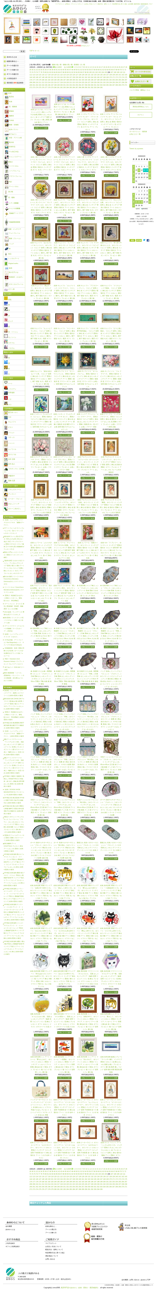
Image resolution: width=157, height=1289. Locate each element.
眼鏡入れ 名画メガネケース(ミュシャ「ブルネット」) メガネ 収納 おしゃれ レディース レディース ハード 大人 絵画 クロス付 (88, 848)
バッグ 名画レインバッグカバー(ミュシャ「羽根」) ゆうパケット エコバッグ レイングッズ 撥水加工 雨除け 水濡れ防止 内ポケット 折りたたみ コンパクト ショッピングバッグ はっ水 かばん (64, 721)
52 (81, 70)
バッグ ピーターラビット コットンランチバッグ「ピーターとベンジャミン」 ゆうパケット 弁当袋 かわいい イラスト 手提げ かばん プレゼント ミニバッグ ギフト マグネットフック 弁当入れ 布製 (41, 1107)
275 (40, 87)
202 (110, 80)
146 (37, 77)
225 (83, 82)
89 (65, 72)
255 (76, 85)
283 (64, 87)
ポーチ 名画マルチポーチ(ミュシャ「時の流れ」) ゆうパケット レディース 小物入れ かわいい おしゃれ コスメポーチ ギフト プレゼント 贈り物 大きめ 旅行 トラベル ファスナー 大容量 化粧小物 (64, 850)
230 (98, 82)
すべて (37, 51)
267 (113, 85)
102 (96, 72)
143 (125, 75)
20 (108, 67)
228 (92, 82)
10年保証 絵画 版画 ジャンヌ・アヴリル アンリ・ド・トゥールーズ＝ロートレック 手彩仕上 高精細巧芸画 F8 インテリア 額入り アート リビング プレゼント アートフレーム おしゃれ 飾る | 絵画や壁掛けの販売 (14, 930)
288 (79, 87)
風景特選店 (137, 4)
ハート (10, 383)
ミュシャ (11, 443)
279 (52, 87)
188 (67, 80)
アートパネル (13, 186)
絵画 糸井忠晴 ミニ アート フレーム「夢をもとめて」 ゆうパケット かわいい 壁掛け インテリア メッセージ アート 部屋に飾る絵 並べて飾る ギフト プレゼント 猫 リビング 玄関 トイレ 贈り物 (41, 1064)
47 (70, 70)
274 (37, 87)
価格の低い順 (56, 64)
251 (64, 85)
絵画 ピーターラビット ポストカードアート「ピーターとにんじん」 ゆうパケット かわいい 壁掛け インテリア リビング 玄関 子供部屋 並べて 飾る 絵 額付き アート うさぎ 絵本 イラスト (111, 1107)
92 (72, 72)
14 (95, 67)
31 (35, 70)
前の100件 (58, 67)
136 (104, 75)
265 (107, 85)
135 (101, 75)
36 (46, 70)
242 (37, 85)
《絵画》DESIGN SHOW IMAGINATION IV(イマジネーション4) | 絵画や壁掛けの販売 (14, 792)
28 (126, 67)
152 (55, 77)
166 (98, 77)
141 (119, 75)
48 (72, 70)
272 (30, 87)
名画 (10, 101)
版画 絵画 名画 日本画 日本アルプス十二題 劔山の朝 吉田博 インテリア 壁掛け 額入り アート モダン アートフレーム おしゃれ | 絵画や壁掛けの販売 (14, 704)
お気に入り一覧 (135, 134)
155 (64, 77)
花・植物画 (12, 106)
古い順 (82, 64)
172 (116, 77)
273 (34, 87)
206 (122, 80)
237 (119, 82)
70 (121, 70)
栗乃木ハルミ (13, 412)
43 (61, 70)
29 (30, 70)
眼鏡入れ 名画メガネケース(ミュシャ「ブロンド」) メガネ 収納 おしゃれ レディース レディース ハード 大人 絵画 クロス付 (111, 848)
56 (90, 70)
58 (94, 70)
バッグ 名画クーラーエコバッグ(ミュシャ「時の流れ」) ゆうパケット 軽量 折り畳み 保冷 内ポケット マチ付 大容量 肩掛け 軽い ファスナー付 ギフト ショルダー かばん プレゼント (87, 764)
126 (73, 75)
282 (61, 87)
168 (104, 77)
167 (101, 77)
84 (54, 72)
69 (118, 70)
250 (61, 85)
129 (83, 75)
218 (61, 82)
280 (55, 87)
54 (85, 70)
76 (37, 72)
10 (86, 67)
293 (95, 87)
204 (116, 80)
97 (83, 72)
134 (98, 75)
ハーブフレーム (14, 171)
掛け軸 (10, 192)
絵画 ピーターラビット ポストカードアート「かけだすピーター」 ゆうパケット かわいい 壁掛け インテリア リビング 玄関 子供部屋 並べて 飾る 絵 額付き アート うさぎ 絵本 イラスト (41, 1150)
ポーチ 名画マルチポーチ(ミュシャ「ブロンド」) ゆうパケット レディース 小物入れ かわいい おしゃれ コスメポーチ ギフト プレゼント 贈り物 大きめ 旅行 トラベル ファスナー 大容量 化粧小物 (41, 850)
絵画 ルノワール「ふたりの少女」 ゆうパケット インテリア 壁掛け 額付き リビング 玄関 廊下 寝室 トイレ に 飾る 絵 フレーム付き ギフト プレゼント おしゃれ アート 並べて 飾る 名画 (41, 550)
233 (107, 82)
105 (105, 72)
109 (118, 72)
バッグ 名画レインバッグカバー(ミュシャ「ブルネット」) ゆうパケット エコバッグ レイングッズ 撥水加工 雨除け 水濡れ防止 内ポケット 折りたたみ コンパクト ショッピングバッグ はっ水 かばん (111, 678)
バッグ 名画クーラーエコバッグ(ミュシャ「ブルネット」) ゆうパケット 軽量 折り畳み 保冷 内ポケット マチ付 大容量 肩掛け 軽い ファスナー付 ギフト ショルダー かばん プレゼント (111, 721)
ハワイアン (12, 389)
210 (37, 82)
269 (119, 85)
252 (67, 85)
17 (102, 67)
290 (86, 87)
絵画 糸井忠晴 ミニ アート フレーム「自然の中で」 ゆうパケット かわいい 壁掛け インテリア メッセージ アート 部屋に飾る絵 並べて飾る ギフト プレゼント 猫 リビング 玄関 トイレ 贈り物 (88, 1021)
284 (67, 87)
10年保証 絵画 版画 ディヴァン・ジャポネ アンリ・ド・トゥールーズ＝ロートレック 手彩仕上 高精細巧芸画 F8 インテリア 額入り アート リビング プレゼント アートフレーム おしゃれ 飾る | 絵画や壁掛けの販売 (14, 912)
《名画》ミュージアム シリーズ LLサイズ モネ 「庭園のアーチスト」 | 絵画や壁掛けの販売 (14, 733)
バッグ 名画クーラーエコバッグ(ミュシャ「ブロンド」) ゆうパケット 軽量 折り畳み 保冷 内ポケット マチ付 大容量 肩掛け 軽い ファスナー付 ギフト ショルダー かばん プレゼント (41, 764)
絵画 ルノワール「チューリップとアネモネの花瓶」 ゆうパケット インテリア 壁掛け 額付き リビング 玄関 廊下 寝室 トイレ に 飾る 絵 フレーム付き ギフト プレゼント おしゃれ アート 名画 (64, 550)
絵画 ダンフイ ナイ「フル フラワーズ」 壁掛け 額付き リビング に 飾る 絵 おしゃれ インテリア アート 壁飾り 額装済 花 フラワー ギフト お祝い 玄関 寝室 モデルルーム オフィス (111, 378)
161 (83, 77)
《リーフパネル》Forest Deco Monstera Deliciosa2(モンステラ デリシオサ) (14, 589)
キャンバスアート (15, 157)
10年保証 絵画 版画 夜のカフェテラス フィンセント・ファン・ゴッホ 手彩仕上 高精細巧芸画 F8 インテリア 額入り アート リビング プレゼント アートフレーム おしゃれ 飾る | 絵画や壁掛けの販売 (14, 861)
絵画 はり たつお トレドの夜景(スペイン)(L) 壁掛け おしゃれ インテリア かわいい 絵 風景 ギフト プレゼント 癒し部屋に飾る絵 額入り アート (64, 109)
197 (95, 80)
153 (58, 77)
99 (88, 72)
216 (55, 82)
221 (70, 82)
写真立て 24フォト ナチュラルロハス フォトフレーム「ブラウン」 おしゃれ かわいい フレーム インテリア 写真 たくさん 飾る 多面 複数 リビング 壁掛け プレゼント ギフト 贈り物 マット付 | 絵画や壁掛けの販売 (14, 824)
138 (110, 75)
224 (79, 82)
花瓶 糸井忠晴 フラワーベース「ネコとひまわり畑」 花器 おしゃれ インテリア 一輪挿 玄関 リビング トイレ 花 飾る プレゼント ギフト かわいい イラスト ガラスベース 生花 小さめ (41, 1021)
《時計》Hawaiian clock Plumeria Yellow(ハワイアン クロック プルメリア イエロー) (14, 661)
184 (55, 80)
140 (116, 75)
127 (76, 75)
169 (107, 77)
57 (92, 70)
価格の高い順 (67, 64)
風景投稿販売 (144, 4)
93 (74, 72)
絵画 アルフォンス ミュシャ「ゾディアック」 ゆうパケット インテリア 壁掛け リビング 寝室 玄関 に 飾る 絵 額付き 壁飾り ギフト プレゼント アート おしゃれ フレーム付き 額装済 (111, 464)
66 (112, 70)
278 (49, 87)
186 (61, 80)
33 (39, 70)
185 (58, 80)
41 (57, 70)
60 (99, 70)
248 (55, 85)
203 (113, 80)
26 (122, 67)
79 (43, 72)
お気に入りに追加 (41, 128)
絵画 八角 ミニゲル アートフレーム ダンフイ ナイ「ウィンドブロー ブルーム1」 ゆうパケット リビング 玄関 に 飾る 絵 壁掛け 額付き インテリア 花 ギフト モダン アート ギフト (41, 164)
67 (114, 70)
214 (49, 82)
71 (123, 70)
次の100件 (67, 67)
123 (64, 75)
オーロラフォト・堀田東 (138, 131)
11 (89, 67)
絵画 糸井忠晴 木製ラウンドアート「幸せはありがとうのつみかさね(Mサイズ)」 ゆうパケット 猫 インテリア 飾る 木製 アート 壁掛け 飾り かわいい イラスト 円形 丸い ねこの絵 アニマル (41, 978)
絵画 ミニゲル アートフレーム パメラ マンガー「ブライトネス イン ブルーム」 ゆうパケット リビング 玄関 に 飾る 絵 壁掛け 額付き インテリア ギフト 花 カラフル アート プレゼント (88, 121)
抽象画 (11, 116)
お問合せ (67, 4)
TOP (31, 51)
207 (125, 80)
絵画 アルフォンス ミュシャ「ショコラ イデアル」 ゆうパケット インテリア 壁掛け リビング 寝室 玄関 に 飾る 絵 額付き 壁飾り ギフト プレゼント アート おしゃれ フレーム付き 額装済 (64, 507)
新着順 (76, 64)
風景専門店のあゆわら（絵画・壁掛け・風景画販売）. (80, 1288)
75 (35, 72)
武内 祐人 (11, 464)
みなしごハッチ (13, 504)
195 (89, 80)
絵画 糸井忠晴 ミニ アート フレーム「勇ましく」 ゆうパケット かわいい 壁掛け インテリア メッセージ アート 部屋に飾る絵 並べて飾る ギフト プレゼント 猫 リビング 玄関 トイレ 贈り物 (111, 1021)
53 (83, 70)
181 (46, 80)
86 (59, 72)
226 (86, 82)
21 (111, 67)
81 (48, 72)
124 (67, 75)
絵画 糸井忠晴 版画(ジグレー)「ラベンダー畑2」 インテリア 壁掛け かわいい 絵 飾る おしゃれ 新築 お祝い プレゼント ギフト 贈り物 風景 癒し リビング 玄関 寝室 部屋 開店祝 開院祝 (111, 1064)
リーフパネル (13, 166)
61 (101, 70)
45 (65, 70)
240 (30, 85)
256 (79, 85)
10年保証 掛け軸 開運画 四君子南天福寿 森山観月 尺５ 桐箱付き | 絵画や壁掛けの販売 (14, 725)
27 (124, 67)
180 (43, 80)
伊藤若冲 (11, 476)
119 (52, 75)
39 (52, 70)
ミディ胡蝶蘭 (13, 203)
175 (125, 77)
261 (95, 85)
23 (115, 67)
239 (125, 82)
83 (52, 72)
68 (116, 70)
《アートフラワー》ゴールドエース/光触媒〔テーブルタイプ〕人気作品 (14, 628)
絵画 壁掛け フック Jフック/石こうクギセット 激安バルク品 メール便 (14, 620)
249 (58, 85)
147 (40, 77)
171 (113, 77)
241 (34, 85)
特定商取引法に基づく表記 (119, 4)
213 (46, 82)
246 (49, 85)
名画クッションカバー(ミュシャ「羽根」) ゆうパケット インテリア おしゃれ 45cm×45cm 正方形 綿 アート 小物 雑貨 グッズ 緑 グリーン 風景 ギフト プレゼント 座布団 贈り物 (64, 807)
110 (121, 72)
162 (86, 77)
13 (93, 67)
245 (46, 85)
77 (39, 72)
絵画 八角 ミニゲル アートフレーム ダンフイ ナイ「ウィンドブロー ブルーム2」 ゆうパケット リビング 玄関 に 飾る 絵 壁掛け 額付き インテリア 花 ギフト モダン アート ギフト (64, 164)
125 (70, 75)
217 (58, 82)
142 (122, 75)
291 (89, 87)
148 (43, 77)
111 (124, 72)
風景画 (11, 97)
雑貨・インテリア (14, 229)
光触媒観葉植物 (14, 222)
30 (32, 70)
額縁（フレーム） (15, 238)
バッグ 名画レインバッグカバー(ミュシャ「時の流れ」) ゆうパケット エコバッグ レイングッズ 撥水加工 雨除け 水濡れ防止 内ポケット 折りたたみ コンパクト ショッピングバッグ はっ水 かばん (88, 721)
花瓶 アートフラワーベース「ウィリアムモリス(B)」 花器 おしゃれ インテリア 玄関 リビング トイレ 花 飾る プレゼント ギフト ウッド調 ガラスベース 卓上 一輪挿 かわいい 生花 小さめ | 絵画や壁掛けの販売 (14, 746)
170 (110, 77)
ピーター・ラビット (15, 499)
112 (30, 75)
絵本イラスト (13, 129)
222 (73, 82)
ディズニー (12, 494)
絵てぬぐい (12, 134)
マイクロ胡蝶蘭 (14, 208)
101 (93, 72)
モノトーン (12, 337)
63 (105, 70)
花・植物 (11, 197)
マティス (11, 437)
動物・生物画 (13, 125)
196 (92, 80)
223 (76, 82)
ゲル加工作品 (13, 152)
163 (89, 77)
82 (50, 72)
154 (61, 77)
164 (92, 77)
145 (34, 77)
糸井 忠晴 (11, 459)
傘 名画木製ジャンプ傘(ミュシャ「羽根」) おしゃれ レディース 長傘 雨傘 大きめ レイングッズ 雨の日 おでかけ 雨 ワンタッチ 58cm (41, 633)
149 (46, 77)
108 (115, 72)
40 (54, 70)
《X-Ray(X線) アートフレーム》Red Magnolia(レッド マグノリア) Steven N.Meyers (14, 642)
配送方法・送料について (104, 4)
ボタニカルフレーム (15, 284)
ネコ (9, 404)
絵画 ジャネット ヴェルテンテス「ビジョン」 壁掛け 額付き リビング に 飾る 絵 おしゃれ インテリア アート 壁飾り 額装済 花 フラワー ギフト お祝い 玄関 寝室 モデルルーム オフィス (41, 421)
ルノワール (12, 449)
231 (101, 82)
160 (79, 77)
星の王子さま (13, 272)
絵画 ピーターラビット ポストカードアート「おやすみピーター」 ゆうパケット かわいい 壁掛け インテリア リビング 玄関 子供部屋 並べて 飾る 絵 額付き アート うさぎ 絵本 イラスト (88, 1150)
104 (102, 72)
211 (40, 82)
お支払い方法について (90, 4)
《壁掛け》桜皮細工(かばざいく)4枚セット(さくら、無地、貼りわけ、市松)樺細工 (13, 598)
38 (50, 70)
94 (77, 72)
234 (110, 82)
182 (49, 80)
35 (43, 70)
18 (104, 67)
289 (83, 87)
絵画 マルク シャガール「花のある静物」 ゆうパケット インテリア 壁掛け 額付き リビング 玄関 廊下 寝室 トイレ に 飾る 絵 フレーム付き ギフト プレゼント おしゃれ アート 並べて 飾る (41, 593)
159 (76, 77)
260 (92, 85)
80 (46, 72)
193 (83, 80)
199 (101, 80)
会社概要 (130, 4)
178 (37, 80)
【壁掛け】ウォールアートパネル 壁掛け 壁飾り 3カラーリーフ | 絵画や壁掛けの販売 (14, 837)
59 (96, 70)
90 (68, 72)
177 (34, 80)
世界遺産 (11, 392)
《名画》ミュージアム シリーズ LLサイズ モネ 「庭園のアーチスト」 (14, 522)
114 (37, 75)
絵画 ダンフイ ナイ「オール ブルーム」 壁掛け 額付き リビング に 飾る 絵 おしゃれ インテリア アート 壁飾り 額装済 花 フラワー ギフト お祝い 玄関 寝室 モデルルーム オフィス (87, 378)
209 (34, 82)
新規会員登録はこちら (141, 106)
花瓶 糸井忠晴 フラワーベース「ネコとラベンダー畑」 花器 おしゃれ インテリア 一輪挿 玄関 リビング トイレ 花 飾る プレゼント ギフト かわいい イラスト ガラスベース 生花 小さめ (111, 978)
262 (98, 85)
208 (30, 82)
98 (85, 72)
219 (64, 82)
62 (103, 70)
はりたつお (12, 454)
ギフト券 (11, 289)
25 (119, 67)
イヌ (9, 399)
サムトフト (12, 422)
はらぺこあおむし (14, 508)
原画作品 (11, 147)
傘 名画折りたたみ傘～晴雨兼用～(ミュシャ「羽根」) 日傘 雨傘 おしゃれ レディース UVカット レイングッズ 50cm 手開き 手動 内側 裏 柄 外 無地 (87, 676)
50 (77, 70)
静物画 (11, 111)
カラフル (11, 343)
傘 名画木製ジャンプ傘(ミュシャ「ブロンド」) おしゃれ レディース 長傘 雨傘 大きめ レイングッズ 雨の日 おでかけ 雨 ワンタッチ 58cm (111, 591)
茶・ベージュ (13, 332)
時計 (10, 182)
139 (113, 75)
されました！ (79, 46)
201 (107, 80)
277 (46, 87)
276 (43, 87)
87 (61, 72)
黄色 (9, 299)
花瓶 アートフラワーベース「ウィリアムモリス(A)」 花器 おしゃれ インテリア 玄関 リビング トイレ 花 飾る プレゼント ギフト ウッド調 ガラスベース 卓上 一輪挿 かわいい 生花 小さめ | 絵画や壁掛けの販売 (14, 765)
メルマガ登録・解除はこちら (139, 90)
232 (104, 82)
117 (46, 75)
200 (104, 80)
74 (32, 72)
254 (73, 85)
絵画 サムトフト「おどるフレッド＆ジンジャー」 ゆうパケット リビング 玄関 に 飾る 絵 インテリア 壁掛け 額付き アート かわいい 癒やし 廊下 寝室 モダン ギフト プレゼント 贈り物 (41, 250)
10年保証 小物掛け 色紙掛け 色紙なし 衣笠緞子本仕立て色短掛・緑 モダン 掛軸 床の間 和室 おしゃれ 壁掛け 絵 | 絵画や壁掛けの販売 (14, 781)
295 (101, 87)
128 (79, 75)
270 (122, 85)
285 (70, 87)
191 (76, 80)
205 (119, 80)
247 (52, 85)
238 (122, 82)
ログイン (140, 115)
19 (106, 67)
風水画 (11, 142)
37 (48, 70)
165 (95, 77)
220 (67, 82)
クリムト (11, 433)
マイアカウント (59, 4)
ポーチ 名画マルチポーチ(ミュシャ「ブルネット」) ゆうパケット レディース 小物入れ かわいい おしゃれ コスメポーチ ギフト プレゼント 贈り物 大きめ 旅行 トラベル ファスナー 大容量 (111, 807)
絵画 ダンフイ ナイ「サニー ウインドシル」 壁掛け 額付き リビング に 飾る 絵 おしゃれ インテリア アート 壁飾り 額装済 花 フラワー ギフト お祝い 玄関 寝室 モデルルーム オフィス (64, 378)
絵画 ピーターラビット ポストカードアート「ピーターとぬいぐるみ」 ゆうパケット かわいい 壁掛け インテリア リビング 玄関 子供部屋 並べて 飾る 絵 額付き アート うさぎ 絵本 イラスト (64, 1150)
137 (107, 75)
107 (112, 72)
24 (117, 67)
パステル (11, 348)
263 (101, 85)
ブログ (150, 4)
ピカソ (10, 427)
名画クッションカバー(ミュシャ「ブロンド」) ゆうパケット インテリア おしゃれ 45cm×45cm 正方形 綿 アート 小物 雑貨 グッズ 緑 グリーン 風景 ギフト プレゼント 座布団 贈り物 (41, 807)
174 (122, 77)
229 (95, 82)
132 (92, 75)
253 (70, 85)
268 (116, 85)
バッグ (11, 244)
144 (30, 77)
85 (57, 72)
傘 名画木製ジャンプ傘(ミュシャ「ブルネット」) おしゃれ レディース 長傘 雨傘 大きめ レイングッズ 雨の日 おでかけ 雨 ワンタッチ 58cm (88, 591)
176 (30, 80)
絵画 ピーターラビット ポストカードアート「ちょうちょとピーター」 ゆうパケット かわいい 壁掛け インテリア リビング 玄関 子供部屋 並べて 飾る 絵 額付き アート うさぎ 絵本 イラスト (88, 1107)
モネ (9, 417)
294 (98, 87)
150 (49, 77)
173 (119, 77)
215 (52, 82)
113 (34, 75)
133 (95, 75)
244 (43, 85)
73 (30, 72)
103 (99, 72)
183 (52, 80)
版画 (10, 268)
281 (58, 87)
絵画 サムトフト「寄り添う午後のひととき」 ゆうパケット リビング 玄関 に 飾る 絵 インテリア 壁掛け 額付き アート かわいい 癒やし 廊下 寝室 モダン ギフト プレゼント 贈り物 (111, 250)
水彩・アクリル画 (15, 138)
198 (98, 80)
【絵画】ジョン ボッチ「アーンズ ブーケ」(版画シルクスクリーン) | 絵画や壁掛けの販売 (14, 693)
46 (68, 70)
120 (55, 75)
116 (43, 75)
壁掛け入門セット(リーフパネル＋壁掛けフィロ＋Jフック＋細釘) (14, 554)
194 (86, 80)
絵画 (9, 93)
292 (92, 87)
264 (104, 85)
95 (79, 72)
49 (74, 70)
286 (73, 87)
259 (89, 85)
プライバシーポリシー (77, 4)
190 (73, 80)
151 (52, 77)
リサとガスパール (14, 489)
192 (79, 80)
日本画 (11, 120)
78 (41, 72)
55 (88, 70)
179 (40, 80)
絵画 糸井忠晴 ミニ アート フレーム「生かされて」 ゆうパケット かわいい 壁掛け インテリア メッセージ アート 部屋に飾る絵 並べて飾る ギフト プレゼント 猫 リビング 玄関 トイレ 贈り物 (88, 1064)
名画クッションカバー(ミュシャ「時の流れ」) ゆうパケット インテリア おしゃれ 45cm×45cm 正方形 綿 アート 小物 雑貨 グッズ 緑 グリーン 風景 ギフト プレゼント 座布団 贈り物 (88, 807)
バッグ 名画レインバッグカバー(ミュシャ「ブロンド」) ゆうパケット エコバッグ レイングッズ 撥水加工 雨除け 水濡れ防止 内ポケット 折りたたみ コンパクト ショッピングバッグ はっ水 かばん (41, 721)
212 (43, 82)
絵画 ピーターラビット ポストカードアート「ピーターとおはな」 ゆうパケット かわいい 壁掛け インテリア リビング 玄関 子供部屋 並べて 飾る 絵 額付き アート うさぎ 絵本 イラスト (64, 1107)
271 (125, 85)
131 (89, 75)
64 (107, 70)
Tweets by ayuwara (136, 148)
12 (91, 67)
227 (89, 82)
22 (113, 67)
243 (40, 85)
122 (61, 75)
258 (86, 85)
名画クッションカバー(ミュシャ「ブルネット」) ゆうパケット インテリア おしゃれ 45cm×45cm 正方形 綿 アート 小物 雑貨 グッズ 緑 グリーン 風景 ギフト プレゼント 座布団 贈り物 (111, 764)
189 (70, 80)
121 (58, 75)
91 (70, 72)
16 (100, 67)
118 (49, 75)
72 (125, 70)
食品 (9, 254)
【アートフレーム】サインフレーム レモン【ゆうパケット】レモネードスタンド (14, 530)
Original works (13, 263)
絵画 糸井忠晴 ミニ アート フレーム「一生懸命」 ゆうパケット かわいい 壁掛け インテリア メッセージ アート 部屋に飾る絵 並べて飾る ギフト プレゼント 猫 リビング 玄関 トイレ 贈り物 (64, 1064)
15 (97, 67)
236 (116, 82)
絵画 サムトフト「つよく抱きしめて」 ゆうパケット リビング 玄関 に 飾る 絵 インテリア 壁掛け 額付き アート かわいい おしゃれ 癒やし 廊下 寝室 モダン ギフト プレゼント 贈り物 (64, 207)
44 (63, 70)
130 (86, 75)
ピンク (10, 321)
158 (73, 77)
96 (81, 72)
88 (63, 72)
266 (110, 85)
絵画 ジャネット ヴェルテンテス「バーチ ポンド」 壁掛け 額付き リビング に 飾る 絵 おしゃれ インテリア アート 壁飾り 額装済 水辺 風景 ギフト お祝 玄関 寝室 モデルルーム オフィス (64, 421)
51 (79, 70)
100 (90, 72)
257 (83, 85)
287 (76, 87)
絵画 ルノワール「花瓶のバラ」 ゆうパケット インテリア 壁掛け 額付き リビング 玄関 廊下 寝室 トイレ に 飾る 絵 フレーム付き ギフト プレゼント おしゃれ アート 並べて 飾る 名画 (88, 550)
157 (70, 77)
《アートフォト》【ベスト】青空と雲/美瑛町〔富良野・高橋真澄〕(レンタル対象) (14, 606)
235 (113, 82)
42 (59, 70)
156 (67, 77)
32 (37, 70)
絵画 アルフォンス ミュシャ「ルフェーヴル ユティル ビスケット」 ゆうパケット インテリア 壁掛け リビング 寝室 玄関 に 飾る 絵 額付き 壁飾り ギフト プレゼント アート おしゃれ (88, 464)
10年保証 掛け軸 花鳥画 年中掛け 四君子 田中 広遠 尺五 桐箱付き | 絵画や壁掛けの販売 (14, 800)
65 (110, 70)
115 (40, 75)
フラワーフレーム (15, 176)
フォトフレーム (14, 233)
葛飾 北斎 (11, 480)
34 (41, 70)
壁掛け (10, 162)
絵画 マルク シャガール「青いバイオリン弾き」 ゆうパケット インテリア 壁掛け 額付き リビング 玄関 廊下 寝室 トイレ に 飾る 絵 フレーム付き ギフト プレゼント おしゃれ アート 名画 (64, 593)
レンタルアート (13, 258)
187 (64, 80)
